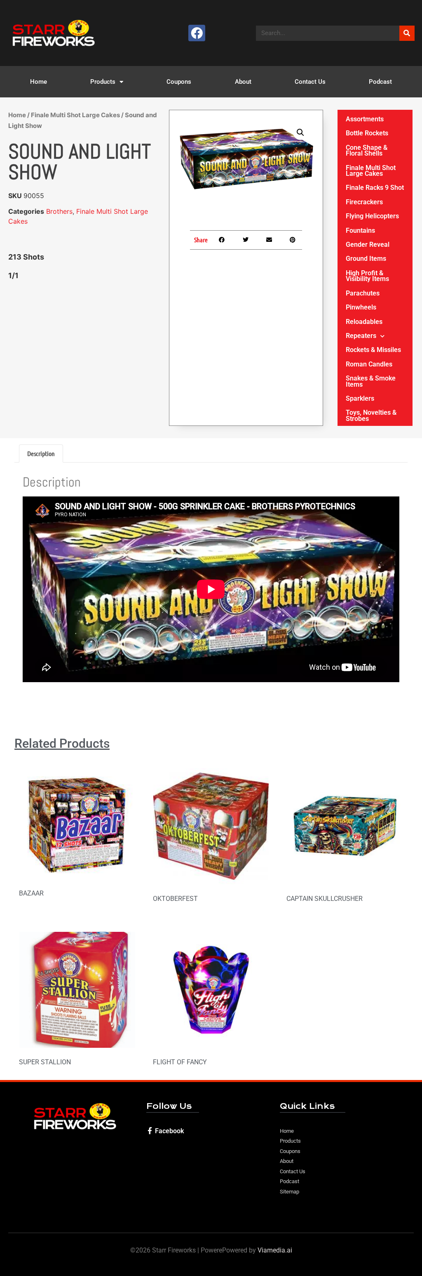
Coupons (178, 81)
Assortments (365, 119)
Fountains (360, 230)
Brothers (59, 211)
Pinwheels (361, 307)
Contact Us (310, 81)
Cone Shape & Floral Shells (366, 150)
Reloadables (364, 322)
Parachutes (363, 293)
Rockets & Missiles (373, 350)
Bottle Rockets (367, 133)
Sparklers (360, 398)
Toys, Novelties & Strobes (371, 415)
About (243, 81)
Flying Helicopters (372, 216)
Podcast (380, 81)
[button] (300, 132)
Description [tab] (41, 453)
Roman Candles (369, 364)
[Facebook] (196, 33)
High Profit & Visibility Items (367, 276)
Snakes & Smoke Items (371, 381)
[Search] (407, 33)
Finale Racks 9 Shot (375, 187)
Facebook (169, 1131)
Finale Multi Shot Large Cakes (75, 115)
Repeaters (361, 336)
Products (102, 81)
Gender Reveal (367, 244)
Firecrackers (364, 202)
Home (38, 81)
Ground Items (366, 258)
